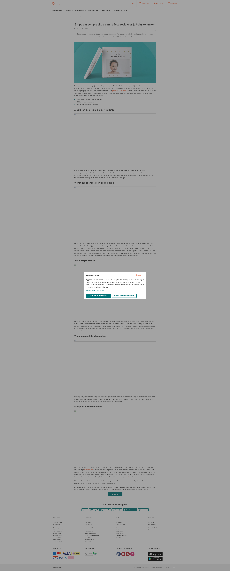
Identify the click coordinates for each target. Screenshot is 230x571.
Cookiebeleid (90, 290)
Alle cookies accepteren (98, 295)
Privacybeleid (99, 290)
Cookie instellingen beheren (124, 295)
